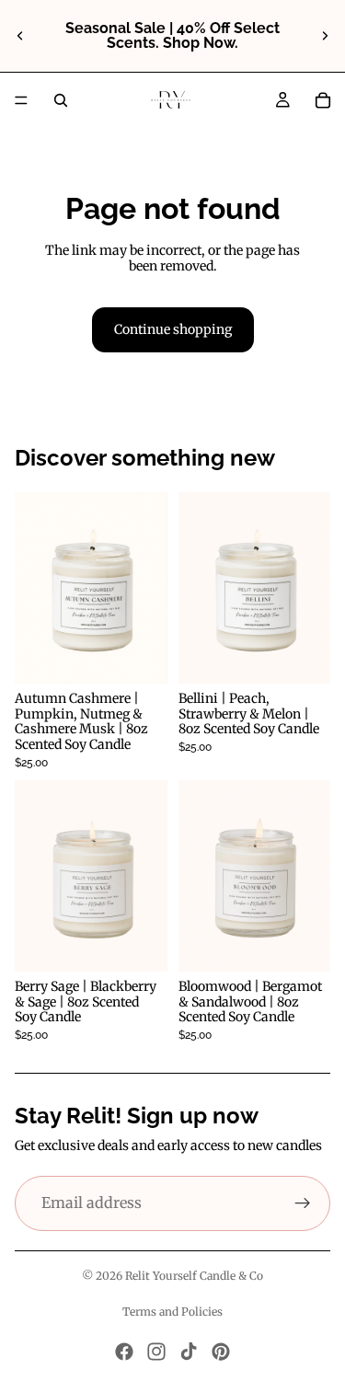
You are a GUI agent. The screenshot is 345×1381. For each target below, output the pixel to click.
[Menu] (21, 100)
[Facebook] (124, 1352)
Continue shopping (173, 329)
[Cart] (323, 100)
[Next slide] (325, 36)
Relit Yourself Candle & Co (194, 1276)
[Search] (60, 100)
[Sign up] (302, 1203)
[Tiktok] (189, 1352)
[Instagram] (156, 1352)
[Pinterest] (221, 1352)
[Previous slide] (20, 36)
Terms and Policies (172, 1311)
